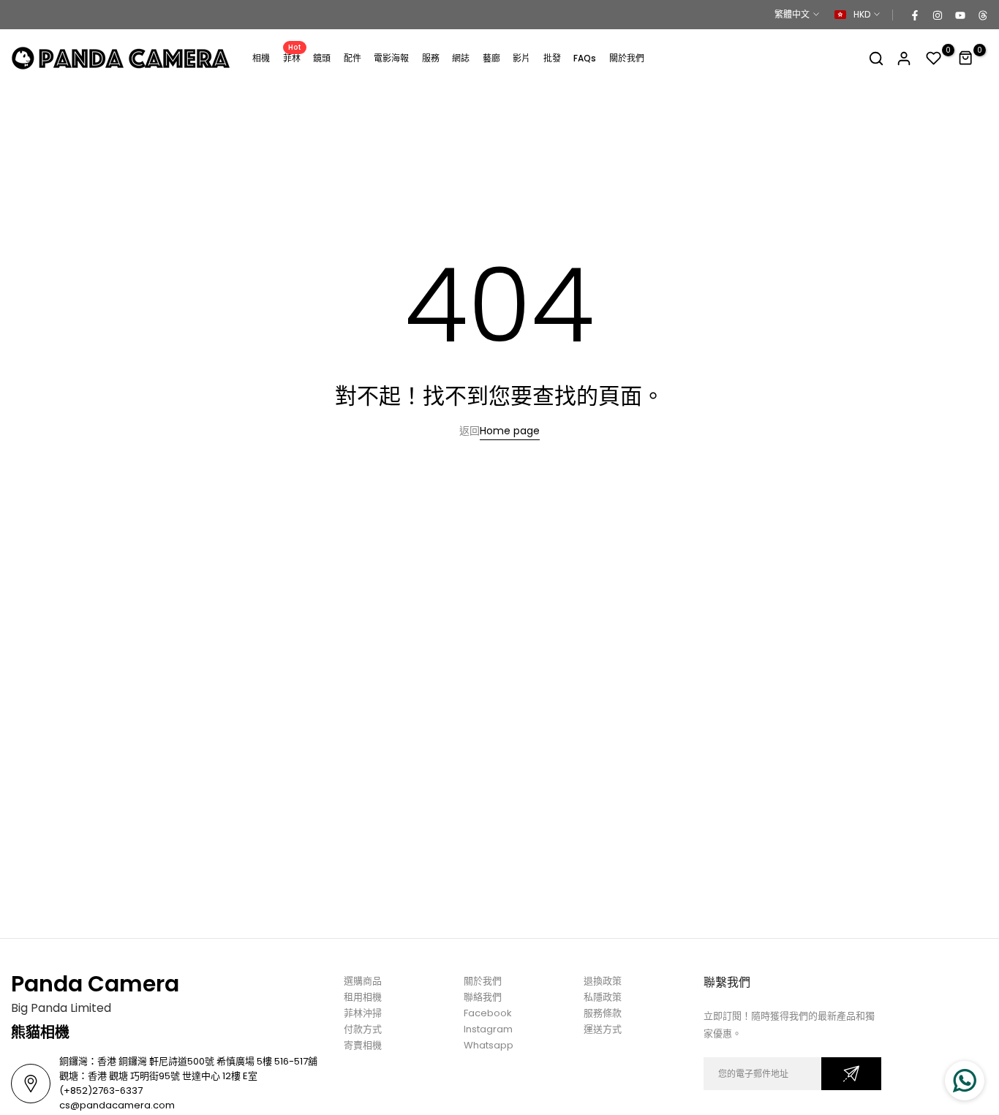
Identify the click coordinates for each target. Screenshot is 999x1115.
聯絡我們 (483, 997)
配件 (352, 58)
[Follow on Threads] (982, 14)
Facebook (488, 1013)
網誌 (461, 58)
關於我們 (626, 58)
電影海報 (391, 58)
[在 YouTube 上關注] (959, 14)
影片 (521, 58)
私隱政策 (603, 997)
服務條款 (603, 1013)
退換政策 (603, 981)
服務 (431, 58)
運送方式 (603, 1029)
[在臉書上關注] (914, 14)
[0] (934, 58)
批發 (552, 58)
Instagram (488, 1029)
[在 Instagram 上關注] (937, 14)
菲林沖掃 (363, 1013)
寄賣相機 (363, 1045)
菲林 (292, 57)
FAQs (584, 58)
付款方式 (363, 1029)
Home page (510, 430)
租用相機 (363, 997)
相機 (261, 58)
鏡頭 (322, 58)
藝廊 (491, 58)
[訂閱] (851, 1073)
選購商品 (363, 981)
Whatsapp (488, 1045)
